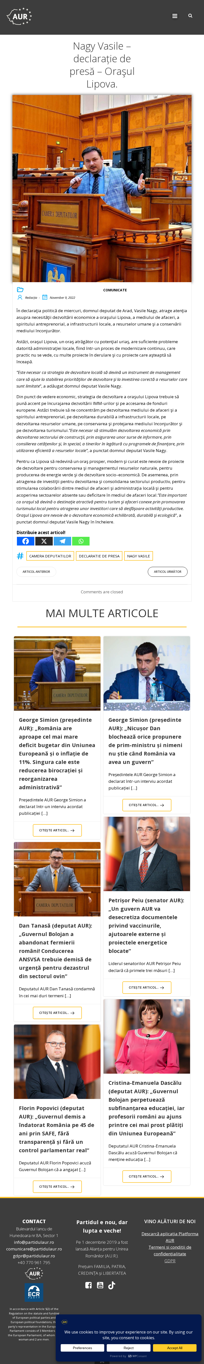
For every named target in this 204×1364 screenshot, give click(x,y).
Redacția (31, 297)
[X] (44, 541)
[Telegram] (62, 541)
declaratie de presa (99, 555)
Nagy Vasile (138, 555)
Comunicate (115, 290)
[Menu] (175, 16)
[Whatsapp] (81, 541)
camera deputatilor (50, 555)
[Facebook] (25, 541)
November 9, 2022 (62, 297)
